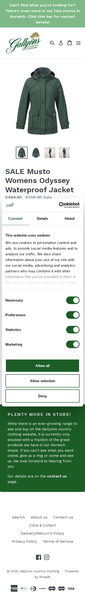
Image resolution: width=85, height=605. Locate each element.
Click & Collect (42, 525)
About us (39, 517)
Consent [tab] (15, 218)
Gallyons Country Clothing (39, 571)
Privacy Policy (24, 541)
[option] (22, 153)
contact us (57, 476)
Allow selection (42, 381)
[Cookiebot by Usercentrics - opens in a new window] (60, 205)
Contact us (63, 517)
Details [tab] (42, 218)
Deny (42, 396)
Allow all (42, 365)
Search (18, 517)
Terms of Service (58, 541)
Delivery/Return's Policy (42, 533)
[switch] (73, 315)
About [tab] (69, 218)
